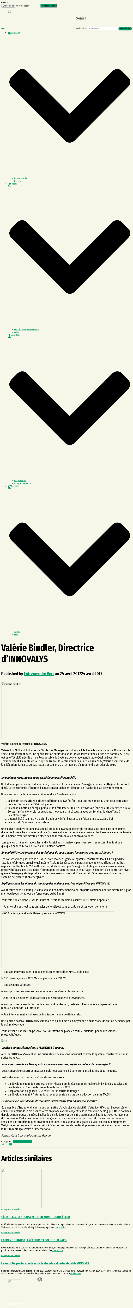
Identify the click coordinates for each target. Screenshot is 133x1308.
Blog (16, 635)
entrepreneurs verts (22, 1141)
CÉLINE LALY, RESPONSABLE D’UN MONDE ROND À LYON (35, 1217)
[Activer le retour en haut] (39, 1279)
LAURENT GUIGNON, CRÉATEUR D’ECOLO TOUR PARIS (34, 1240)
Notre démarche (20, 178)
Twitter (10, 1299)
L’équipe (17, 181)
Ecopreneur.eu (20, 480)
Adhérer (17, 332)
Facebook (10, 1296)
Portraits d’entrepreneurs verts (26, 329)
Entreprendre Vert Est (22, 483)
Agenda (17, 632)
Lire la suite (60, 1227)
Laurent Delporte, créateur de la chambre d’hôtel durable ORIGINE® (45, 1263)
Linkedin (10, 1301)
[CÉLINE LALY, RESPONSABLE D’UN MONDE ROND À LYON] (21, 1207)
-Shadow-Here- (48, 6)
